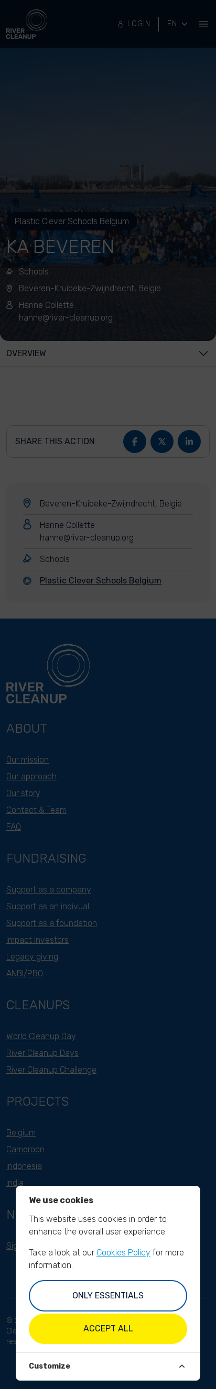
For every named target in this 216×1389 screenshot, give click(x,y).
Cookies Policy (123, 1253)
